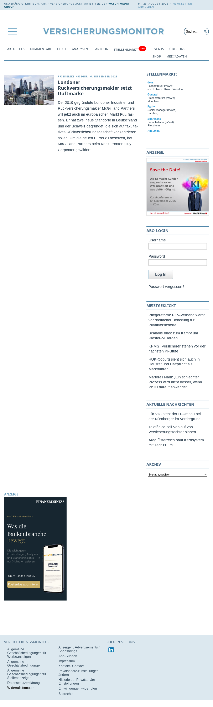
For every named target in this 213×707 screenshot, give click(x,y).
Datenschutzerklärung (23, 683)
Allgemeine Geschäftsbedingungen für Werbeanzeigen (26, 652)
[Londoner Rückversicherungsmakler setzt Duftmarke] (29, 90)
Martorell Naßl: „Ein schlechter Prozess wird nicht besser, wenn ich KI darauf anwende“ (175, 382)
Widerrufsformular (20, 688)
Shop (156, 56)
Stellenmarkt (129, 49)
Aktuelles (16, 49)
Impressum (66, 661)
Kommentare (41, 49)
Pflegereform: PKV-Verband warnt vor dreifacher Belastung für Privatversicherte (177, 320)
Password (157, 256)
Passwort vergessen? (166, 286)
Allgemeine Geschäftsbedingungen (24, 663)
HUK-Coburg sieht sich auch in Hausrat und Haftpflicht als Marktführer (174, 364)
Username (157, 240)
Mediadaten (176, 56)
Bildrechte (65, 694)
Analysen (80, 49)
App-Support (67, 656)
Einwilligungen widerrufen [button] (77, 688)
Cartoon (101, 49)
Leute (62, 49)
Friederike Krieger (73, 76)
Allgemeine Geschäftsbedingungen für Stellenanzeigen (26, 674)
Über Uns (177, 49)
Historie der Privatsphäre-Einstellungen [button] (77, 681)
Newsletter (182, 3)
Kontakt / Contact (71, 666)
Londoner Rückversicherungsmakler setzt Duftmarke (95, 88)
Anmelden (146, 6)
